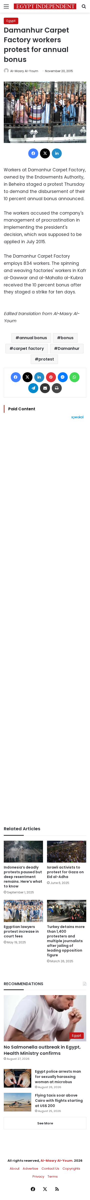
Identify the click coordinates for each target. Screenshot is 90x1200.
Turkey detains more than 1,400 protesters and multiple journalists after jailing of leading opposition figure (66, 941)
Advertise (30, 1168)
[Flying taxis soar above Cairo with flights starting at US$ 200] (17, 1102)
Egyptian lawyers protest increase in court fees (21, 931)
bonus (67, 338)
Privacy (38, 1176)
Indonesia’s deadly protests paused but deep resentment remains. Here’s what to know (23, 877)
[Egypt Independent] (45, 6)
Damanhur (69, 348)
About (15, 1168)
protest (46, 359)
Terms (53, 1176)
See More (45, 1123)
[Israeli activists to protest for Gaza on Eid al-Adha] (66, 852)
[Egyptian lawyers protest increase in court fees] (23, 911)
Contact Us (50, 1168)
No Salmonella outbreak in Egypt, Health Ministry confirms (42, 1050)
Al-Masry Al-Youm (24, 71)
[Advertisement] (45, 622)
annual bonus (33, 338)
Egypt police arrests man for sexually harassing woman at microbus (58, 1076)
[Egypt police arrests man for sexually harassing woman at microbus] (17, 1078)
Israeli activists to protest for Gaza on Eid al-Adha (65, 872)
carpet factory (28, 348)
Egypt (11, 20)
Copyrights (71, 1168)
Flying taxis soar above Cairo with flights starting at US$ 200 (59, 1100)
